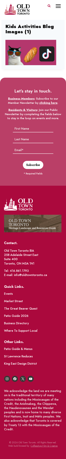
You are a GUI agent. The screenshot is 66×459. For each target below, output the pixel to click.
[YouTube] (31, 379)
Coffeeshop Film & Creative (44, 446)
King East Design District (20, 363)
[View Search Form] (49, 6)
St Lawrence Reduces (18, 356)
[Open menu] (60, 6)
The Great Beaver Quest (20, 308)
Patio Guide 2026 (16, 316)
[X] (23, 379)
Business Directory (16, 323)
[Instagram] (7, 379)
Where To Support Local (20, 331)
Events (8, 294)
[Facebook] (15, 379)
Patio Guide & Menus (18, 349)
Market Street (13, 301)
